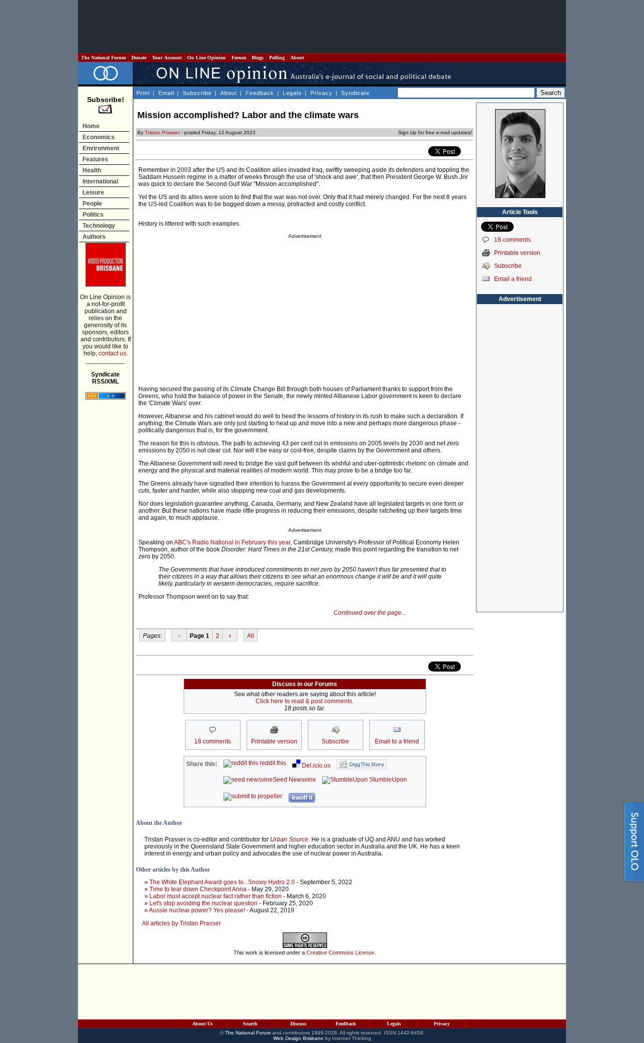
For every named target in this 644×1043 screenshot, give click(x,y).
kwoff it (302, 797)
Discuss (298, 1023)
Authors (94, 236)
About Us (202, 1023)
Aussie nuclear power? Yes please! (197, 910)
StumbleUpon (387, 779)
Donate (139, 57)
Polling (277, 57)
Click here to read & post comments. (305, 701)
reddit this (272, 763)
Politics (93, 214)
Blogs (257, 57)
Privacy (321, 93)
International (100, 181)
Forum (239, 57)
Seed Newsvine (294, 779)
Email (166, 93)
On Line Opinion (206, 57)
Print (143, 93)
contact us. (113, 353)
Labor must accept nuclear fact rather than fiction (215, 896)
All (250, 635)
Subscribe (197, 93)
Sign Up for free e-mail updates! (435, 132)
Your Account (166, 57)
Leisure (93, 192)
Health (92, 170)
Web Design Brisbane (298, 1038)
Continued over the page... (370, 612)
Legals (292, 93)
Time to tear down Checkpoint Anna (198, 889)
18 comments (512, 239)
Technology (99, 225)
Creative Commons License (340, 953)
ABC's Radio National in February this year (232, 542)
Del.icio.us (315, 765)
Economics (99, 137)
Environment (101, 148)
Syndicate (355, 93)
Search (250, 1023)
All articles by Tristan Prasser (181, 923)
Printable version (517, 252)
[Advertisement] (322, 26)
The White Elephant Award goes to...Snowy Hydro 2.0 (222, 882)
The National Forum (103, 57)
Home (91, 126)
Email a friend (513, 278)
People (92, 203)
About (297, 57)
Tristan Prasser (162, 132)
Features (95, 159)
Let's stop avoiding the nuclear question (203, 903)
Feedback (260, 93)
